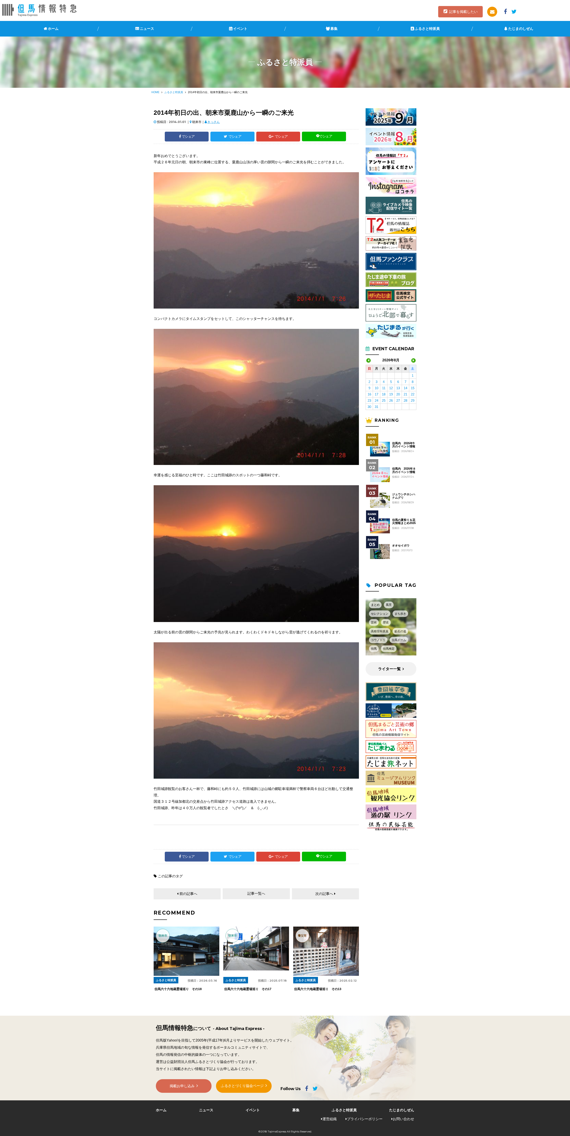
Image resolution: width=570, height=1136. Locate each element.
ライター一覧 (389, 669)
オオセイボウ (400, 545)
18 (383, 394)
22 (412, 394)
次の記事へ (324, 894)
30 (369, 407)
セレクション (379, 613)
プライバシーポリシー (365, 1119)
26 (391, 400)
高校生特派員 (379, 631)
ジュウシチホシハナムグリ (403, 496)
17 (376, 394)
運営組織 (329, 1119)
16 (369, 394)
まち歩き (400, 613)
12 (391, 388)
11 (383, 388)
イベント (240, 29)
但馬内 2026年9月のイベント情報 (403, 445)
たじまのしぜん (520, 29)
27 (398, 400)
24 (376, 400)
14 (405, 388)
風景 (389, 604)
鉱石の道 (400, 631)
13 (398, 388)
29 (412, 400)
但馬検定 (389, 648)
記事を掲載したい (463, 12)
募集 (334, 29)
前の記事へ (188, 894)
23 (369, 400)
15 (412, 388)
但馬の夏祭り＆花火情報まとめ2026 (404, 521)
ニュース (147, 29)
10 (376, 388)
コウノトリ (378, 640)
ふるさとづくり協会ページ (242, 1086)
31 (376, 407)
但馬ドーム (399, 640)
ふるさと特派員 (427, 29)
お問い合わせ (403, 1119)
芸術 (374, 622)
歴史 (386, 622)
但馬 (374, 648)
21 (405, 394)
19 (391, 394)
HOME (155, 92)
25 (383, 400)
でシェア (188, 136)
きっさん (213, 122)
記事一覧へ (256, 893)
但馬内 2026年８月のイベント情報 (404, 470)
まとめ (375, 604)
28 (405, 400)
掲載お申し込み (182, 1086)
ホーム (53, 29)
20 (398, 394)
